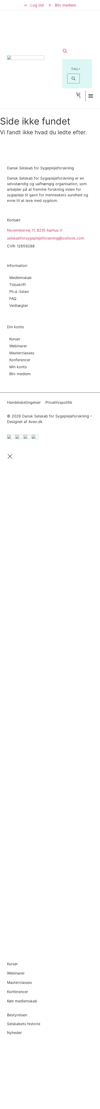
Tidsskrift (17, 284)
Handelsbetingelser (24, 402)
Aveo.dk (35, 421)
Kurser (14, 339)
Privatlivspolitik (58, 402)
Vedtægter (18, 305)
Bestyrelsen (17, 1015)
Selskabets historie (23, 1023)
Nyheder (14, 1032)
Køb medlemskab (22, 1001)
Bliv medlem (20, 373)
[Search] (73, 78)
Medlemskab (20, 277)
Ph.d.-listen (19, 291)
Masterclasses (21, 353)
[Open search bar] (65, 51)
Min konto (18, 366)
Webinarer (18, 346)
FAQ (12, 298)
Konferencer (19, 360)
